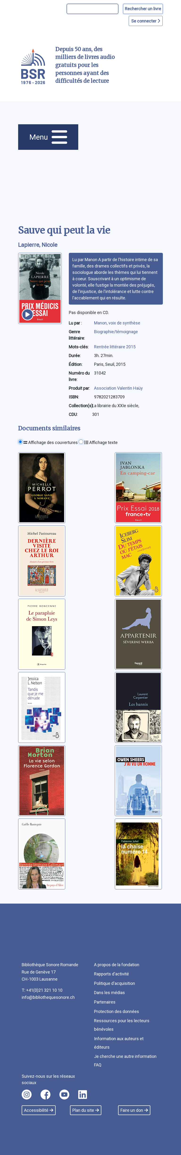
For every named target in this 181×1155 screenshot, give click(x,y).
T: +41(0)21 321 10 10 (42, 990)
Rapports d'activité (111, 973)
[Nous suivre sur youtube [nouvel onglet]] (64, 1094)
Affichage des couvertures (52, 442)
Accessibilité (36, 1110)
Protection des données (116, 1011)
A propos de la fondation (116, 964)
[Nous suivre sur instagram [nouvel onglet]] (27, 1094)
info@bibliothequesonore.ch (48, 997)
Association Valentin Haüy (118, 388)
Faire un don (131, 1110)
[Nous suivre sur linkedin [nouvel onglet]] (82, 1094)
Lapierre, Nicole (38, 244)
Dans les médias (109, 992)
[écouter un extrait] (27, 314)
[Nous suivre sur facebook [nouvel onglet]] (45, 1094)
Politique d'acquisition (114, 983)
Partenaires (104, 1002)
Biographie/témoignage (116, 331)
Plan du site (83, 1110)
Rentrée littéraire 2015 (115, 346)
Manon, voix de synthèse (117, 322)
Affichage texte (103, 442)
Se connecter (144, 20)
